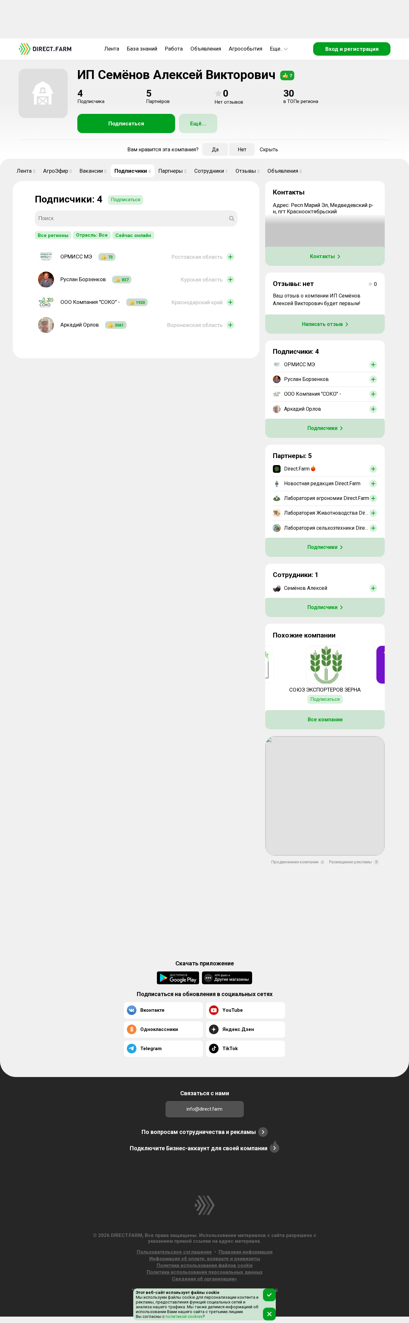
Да (215, 150)
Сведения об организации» (204, 1279)
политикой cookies (184, 1316)
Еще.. (276, 48)
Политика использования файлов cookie (205, 1265)
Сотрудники (211, 171)
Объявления (205, 48)
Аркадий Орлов (79, 324)
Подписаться (126, 123)
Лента (111, 48)
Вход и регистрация (352, 49)
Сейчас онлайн (133, 235)
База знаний (142, 48)
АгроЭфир (57, 171)
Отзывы (247, 171)
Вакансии (93, 171)
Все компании (325, 720)
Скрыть (269, 150)
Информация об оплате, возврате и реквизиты (204, 1259)
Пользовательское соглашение (174, 1252)
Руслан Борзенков (83, 279)
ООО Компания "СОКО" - (90, 302)
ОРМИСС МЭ (76, 256)
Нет (242, 150)
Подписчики (132, 171)
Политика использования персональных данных (205, 1272)
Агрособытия (245, 48)
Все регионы (53, 235)
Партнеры (172, 171)
